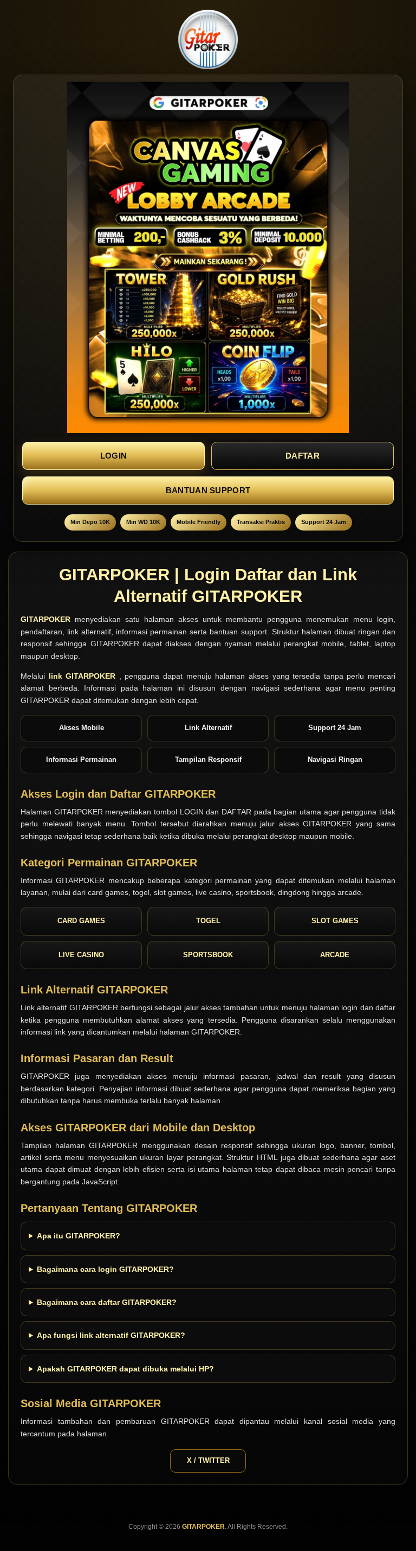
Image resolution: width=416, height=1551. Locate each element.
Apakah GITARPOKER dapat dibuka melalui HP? (125, 1368)
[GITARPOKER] (208, 39)
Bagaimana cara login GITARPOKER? (105, 1269)
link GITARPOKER (84, 676)
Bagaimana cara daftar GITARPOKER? (107, 1302)
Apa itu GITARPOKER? (78, 1235)
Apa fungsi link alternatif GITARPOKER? (111, 1335)
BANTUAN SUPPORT (208, 490)
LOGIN (113, 455)
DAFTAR (302, 455)
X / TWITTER (208, 1460)
